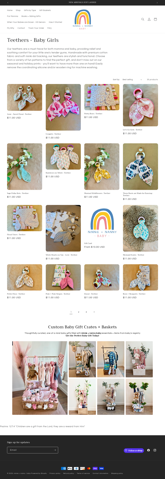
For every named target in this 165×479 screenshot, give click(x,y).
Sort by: (116, 79)
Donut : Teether (91, 294)
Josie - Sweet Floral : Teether (19, 114)
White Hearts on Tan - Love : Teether (61, 255)
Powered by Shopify (39, 473)
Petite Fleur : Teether (16, 294)
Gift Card (88, 243)
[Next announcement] (157, 2)
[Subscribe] (55, 450)
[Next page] (94, 312)
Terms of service (83, 473)
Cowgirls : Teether (53, 134)
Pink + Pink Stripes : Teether (58, 294)
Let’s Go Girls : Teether (132, 130)
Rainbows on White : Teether (58, 173)
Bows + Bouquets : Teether (134, 294)
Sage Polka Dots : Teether (18, 193)
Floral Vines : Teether (16, 235)
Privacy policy (55, 473)
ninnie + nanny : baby (22, 473)
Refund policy (68, 473)
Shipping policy (117, 473)
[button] (143, 19)
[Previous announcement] (8, 2)
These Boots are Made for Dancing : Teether (138, 194)
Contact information (101, 473)
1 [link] (71, 312)
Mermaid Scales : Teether (133, 255)
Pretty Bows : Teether (93, 114)
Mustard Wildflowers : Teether (97, 193)
